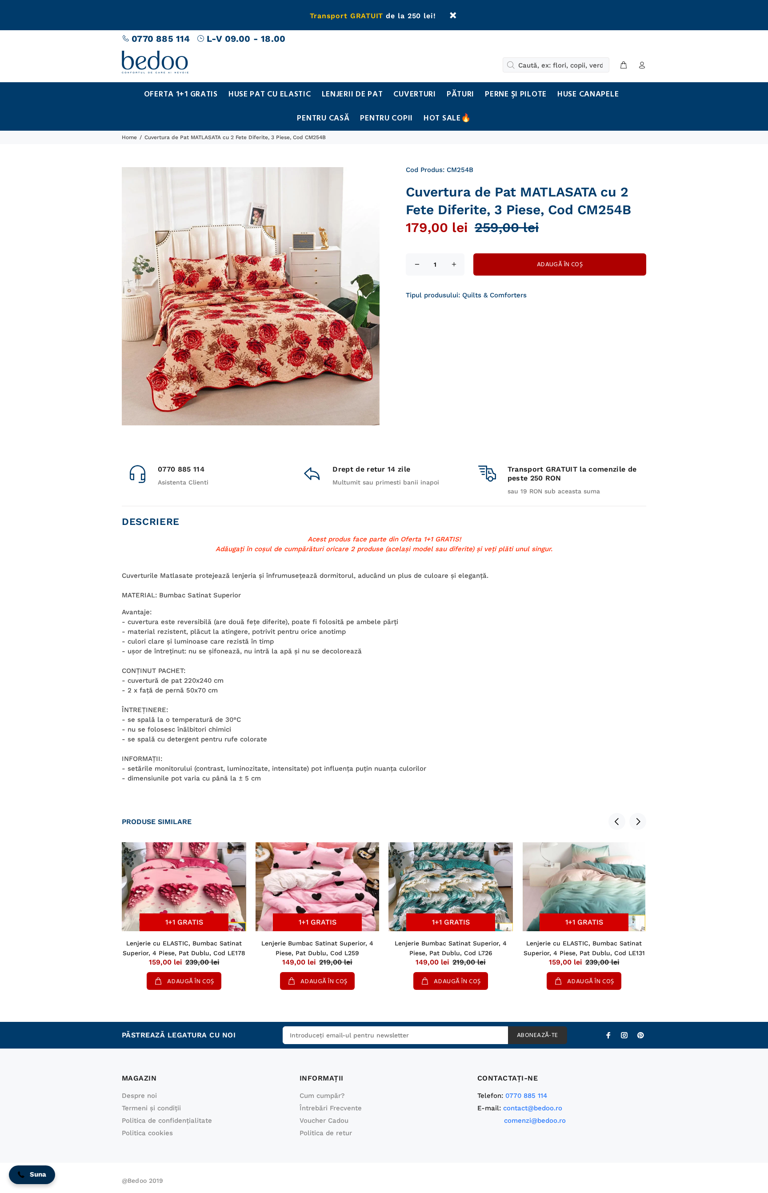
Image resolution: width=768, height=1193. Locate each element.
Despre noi (139, 1096)
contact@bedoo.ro (532, 1108)
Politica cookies (147, 1133)
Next (637, 821)
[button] (32, 1174)
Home (129, 137)
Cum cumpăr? (322, 1096)
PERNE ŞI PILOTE (516, 94)
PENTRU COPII (386, 118)
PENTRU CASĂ (323, 118)
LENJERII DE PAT (352, 94)
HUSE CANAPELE (588, 94)
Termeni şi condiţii (151, 1108)
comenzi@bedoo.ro (535, 1121)
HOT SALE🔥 (447, 118)
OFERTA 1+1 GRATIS (181, 94)
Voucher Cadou (324, 1121)
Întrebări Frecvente (331, 1108)
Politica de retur (326, 1133)
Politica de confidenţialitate (167, 1121)
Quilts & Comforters (494, 295)
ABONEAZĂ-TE (537, 1035)
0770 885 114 (161, 38)
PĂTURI (460, 94)
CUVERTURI (414, 94)
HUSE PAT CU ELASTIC (269, 94)
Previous (616, 821)
